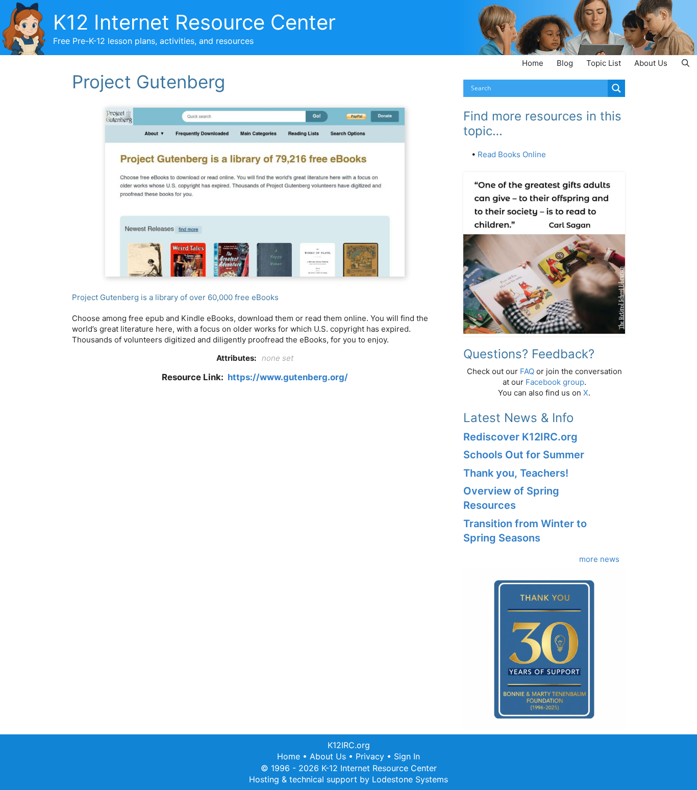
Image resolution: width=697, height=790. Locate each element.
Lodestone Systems (410, 779)
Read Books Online (512, 154)
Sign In (407, 756)
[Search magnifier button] (616, 88)
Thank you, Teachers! (515, 473)
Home (532, 63)
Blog (565, 63)
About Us (650, 63)
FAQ (527, 371)
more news (599, 559)
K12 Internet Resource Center (194, 22)
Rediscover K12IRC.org (520, 437)
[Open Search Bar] (685, 63)
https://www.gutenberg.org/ (288, 377)
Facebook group (555, 382)
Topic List (603, 63)
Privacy (370, 756)
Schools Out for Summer (523, 455)
